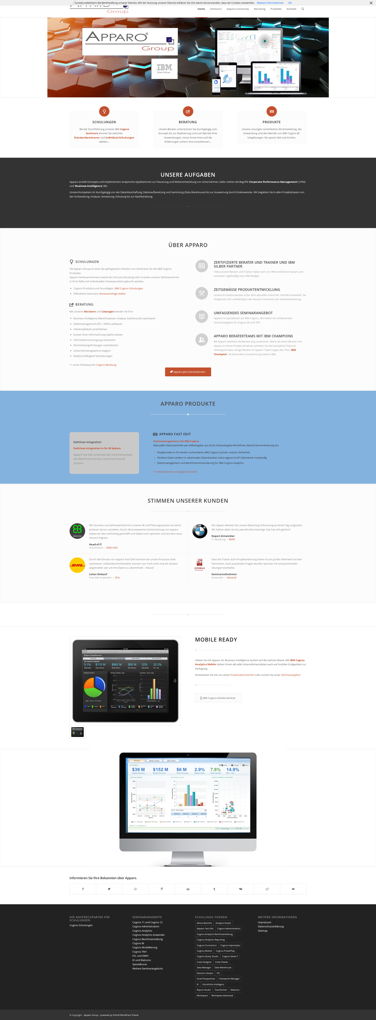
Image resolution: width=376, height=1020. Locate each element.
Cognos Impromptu (230, 945)
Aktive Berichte (204, 922)
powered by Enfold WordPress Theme (119, 1015)
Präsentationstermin (242, 675)
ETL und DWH (140, 956)
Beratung (188, 122)
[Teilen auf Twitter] (109, 889)
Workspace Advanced (222, 995)
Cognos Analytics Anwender (148, 935)
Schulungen (104, 122)
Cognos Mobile (204, 950)
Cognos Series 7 (230, 956)
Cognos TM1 (139, 951)
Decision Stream (205, 973)
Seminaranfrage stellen (112, 293)
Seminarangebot (290, 675)
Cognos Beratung (106, 365)
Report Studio (204, 989)
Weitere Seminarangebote (147, 968)
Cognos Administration (145, 926)
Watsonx (235, 989)
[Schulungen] (104, 111)
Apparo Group (91, 1015)
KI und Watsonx (141, 960)
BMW (232, 539)
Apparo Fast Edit (175, 434)
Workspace (202, 995)
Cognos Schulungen (81, 925)
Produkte (272, 122)
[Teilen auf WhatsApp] (135, 889)
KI (198, 984)
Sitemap (263, 930)
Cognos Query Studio (208, 956)
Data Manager (204, 967)
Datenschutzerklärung (271, 926)
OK (290, 3)
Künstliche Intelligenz (213, 984)
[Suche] (302, 8)
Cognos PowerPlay (225, 950)
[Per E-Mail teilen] (293, 889)
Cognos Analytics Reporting (211, 939)
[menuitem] (201, 8)
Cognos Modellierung (144, 947)
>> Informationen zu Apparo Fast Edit (175, 471)
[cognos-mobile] (125, 681)
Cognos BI (138, 943)
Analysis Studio (223, 922)
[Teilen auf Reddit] (267, 889)
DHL (117, 577)
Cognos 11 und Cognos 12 (147, 922)
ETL (218, 973)
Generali (231, 577)
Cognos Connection (207, 945)
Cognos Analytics (142, 930)
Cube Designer (204, 961)
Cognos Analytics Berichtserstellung (215, 934)
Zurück (3, 807)
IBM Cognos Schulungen (129, 288)
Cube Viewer (221, 961)
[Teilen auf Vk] (241, 889)
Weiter (372, 807)
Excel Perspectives (206, 978)
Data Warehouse (223, 967)
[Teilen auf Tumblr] (214, 889)
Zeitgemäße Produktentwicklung (247, 289)
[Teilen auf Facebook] (83, 889)
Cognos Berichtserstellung (147, 939)
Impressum (264, 922)
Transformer (221, 989)
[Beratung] (188, 111)
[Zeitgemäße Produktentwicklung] (201, 293)
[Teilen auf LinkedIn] (188, 889)
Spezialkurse (139, 964)
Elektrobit (112, 547)
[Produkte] (272, 111)
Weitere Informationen (270, 3)
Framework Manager (229, 978)
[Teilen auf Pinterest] (162, 889)
